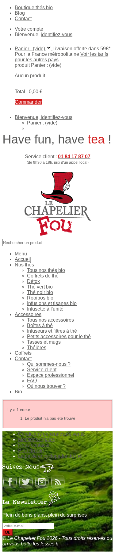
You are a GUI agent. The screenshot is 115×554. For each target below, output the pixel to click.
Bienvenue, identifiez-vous (43, 117)
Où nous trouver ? (46, 386)
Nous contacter (34, 445)
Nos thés (24, 264)
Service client (41, 369)
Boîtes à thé (40, 325)
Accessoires (28, 314)
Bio (18, 391)
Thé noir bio (40, 292)
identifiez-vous (56, 34)
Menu (21, 253)
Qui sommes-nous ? (49, 364)
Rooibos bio (40, 297)
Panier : (42, 122)
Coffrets (23, 353)
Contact (23, 18)
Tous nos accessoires (50, 320)
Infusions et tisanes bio (52, 303)
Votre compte (29, 29)
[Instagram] (41, 487)
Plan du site (31, 450)
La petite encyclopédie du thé (50, 456)
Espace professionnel (50, 375)
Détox (33, 281)
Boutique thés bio (34, 7)
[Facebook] (9, 487)
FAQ (32, 380)
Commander (28, 102)
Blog (20, 13)
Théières (36, 347)
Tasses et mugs (44, 342)
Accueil (23, 259)
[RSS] (57, 487)
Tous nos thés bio (46, 270)
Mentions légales (36, 439)
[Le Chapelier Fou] (58, 236)
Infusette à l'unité (45, 308)
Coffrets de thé (43, 275)
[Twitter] (25, 487)
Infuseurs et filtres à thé (52, 331)
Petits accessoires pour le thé (59, 336)
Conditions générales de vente (51, 434)
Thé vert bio (40, 286)
